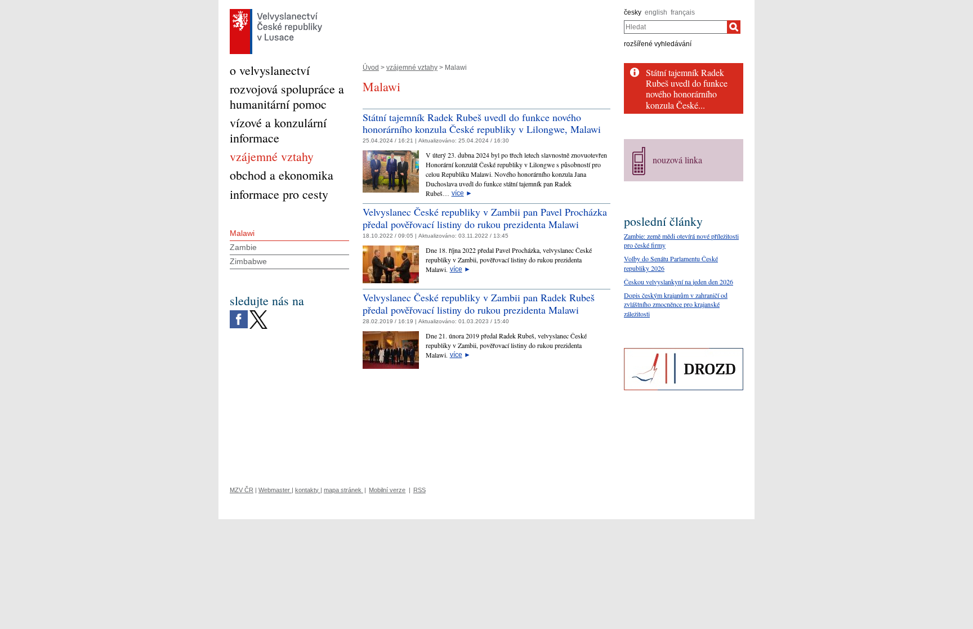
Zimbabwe (248, 261)
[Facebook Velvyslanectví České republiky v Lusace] (239, 313)
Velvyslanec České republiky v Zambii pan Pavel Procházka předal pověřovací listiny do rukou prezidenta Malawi (485, 218)
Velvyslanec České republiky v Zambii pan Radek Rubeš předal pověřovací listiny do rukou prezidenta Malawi (479, 303)
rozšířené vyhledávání (657, 44)
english (656, 12)
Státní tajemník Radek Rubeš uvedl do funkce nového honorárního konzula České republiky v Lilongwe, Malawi (482, 123)
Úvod (371, 68)
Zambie (243, 247)
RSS (419, 490)
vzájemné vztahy (412, 68)
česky (632, 12)
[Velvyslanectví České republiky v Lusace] (276, 12)
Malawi (242, 233)
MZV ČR (241, 490)
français (683, 12)
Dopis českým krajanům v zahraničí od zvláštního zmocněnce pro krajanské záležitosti (675, 305)
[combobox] (675, 27)
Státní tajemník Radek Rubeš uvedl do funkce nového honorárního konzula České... (686, 88)
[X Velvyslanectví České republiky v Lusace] (258, 313)
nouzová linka (677, 160)
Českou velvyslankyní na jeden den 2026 (678, 281)
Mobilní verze (387, 490)
